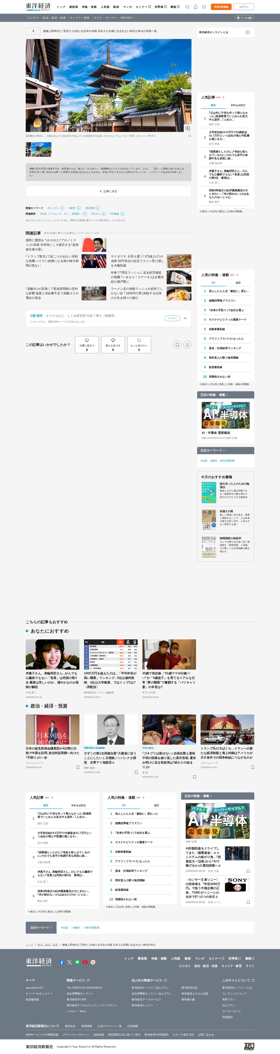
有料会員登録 (221, 7)
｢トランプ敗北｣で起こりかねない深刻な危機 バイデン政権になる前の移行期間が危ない (52, 261)
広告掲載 (132, 1026)
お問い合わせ (206, 1034)
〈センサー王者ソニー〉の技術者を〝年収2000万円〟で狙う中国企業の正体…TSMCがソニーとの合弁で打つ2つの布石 (203, 888)
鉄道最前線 (215, 367)
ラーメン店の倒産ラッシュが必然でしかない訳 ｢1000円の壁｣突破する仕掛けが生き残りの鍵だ (137, 293)
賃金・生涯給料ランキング (225, 348)
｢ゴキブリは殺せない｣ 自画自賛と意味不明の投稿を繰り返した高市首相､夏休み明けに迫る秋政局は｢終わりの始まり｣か (169, 760)
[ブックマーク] (177, 345)
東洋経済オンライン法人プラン (150, 987)
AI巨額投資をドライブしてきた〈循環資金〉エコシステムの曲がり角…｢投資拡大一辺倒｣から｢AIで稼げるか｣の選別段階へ (203, 857)
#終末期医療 (227, 460)
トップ (61, 6)
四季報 (159, 6)
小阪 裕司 (36, 315)
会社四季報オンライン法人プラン (152, 993)
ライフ (98, 17)
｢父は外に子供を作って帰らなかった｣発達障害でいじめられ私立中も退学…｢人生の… (228, 116)
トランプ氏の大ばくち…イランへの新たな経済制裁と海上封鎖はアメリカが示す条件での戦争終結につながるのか (227, 753)
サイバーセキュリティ (39, 993)
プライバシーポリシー (75, 1034)
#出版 (204, 460)
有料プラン (229, 999)
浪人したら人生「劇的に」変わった (229, 291)
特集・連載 (89, 6)
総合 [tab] (213, 105)
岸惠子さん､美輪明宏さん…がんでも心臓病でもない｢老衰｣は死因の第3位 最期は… (229, 174)
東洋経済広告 (190, 987)
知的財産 (98, 1034)
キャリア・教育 (80, 17)
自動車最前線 (217, 329)
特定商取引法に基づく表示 (124, 1034)
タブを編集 (246, 18)
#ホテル (95, 213)
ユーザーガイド (231, 1011)
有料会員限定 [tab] (238, 105)
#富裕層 (89, 208)
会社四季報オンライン (80, 993)
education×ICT (35, 987)
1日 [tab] (213, 282)
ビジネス (33, 17)
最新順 (73, 6)
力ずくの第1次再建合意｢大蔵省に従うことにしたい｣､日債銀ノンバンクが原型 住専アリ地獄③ (110, 758)
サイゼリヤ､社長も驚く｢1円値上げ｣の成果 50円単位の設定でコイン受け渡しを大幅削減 (137, 261)
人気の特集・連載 (215, 275)
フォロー (172, 318)
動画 (116, 6)
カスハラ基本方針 (183, 1034)
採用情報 (86, 1026)
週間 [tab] (238, 282)
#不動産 (114, 213)
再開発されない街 (219, 376)
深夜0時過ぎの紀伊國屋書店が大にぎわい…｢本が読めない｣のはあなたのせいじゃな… (229, 194)
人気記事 (208, 97)
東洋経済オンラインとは (213, 32)
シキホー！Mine (76, 1011)
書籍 (173, 6)
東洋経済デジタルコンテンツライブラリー (92, 1005)
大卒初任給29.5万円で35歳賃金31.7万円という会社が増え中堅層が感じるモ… (229, 135)
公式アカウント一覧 (110, 1026)
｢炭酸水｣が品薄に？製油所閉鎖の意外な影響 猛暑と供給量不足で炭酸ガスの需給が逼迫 (52, 293)
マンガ (127, 6)
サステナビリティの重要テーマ (227, 319)
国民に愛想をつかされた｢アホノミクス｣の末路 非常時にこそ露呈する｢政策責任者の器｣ (52, 245)
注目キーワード (211, 450)
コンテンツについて (234, 993)
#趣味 (213, 460)
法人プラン (229, 1005)
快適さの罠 (226, 511)
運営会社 (70, 1026)
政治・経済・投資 (54, 17)
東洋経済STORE (77, 999)
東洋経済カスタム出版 (195, 993)
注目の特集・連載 (213, 394)
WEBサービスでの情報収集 (42, 1034)
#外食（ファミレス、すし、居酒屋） (61, 213)
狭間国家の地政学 (230, 538)
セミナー (142, 6)
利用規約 (227, 1017)
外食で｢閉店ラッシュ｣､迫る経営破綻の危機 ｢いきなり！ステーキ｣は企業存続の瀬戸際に (137, 277)
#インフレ (53, 208)
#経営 (72, 208)
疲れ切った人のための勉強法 (234, 485)
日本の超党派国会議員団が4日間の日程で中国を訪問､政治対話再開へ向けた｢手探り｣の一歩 (52, 753)
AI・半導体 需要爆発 (216, 432)
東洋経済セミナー (142, 1005)
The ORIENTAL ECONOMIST (84, 987)
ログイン (244, 7)
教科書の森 (188, 999)
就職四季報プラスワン (222, 300)
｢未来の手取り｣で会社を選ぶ (226, 310)
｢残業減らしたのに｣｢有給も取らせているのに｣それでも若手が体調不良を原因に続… (228, 155)
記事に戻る (33, 31)
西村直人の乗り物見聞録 (223, 357)
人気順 (105, 6)
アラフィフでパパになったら (226, 338)
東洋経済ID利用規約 (156, 1034)
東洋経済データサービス (146, 999)
